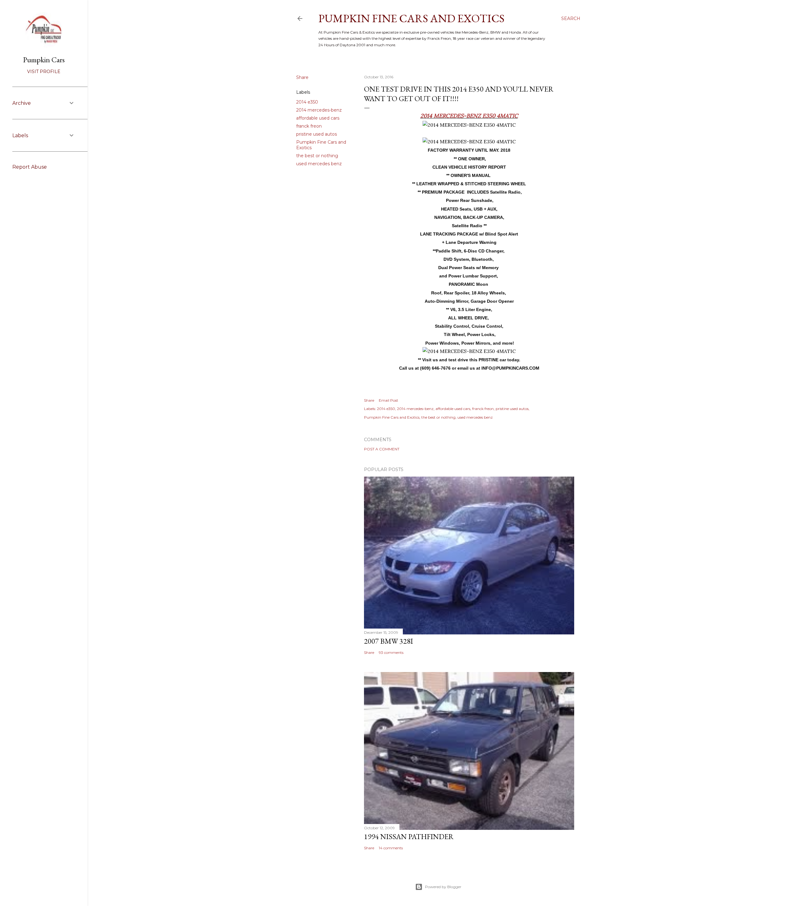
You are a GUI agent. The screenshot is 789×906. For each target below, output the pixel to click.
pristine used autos (316, 134)
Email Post (388, 400)
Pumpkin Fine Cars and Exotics (411, 18)
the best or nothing (317, 155)
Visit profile (43, 71)
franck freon (309, 126)
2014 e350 (307, 102)
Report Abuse (29, 167)
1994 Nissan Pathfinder (409, 836)
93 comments (391, 652)
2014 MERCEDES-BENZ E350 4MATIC (469, 115)
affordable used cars (317, 118)
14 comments (391, 848)
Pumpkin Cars (44, 59)
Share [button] (302, 77)
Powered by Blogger (443, 886)
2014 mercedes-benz (319, 110)
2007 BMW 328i (388, 641)
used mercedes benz (319, 163)
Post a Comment (381, 449)
